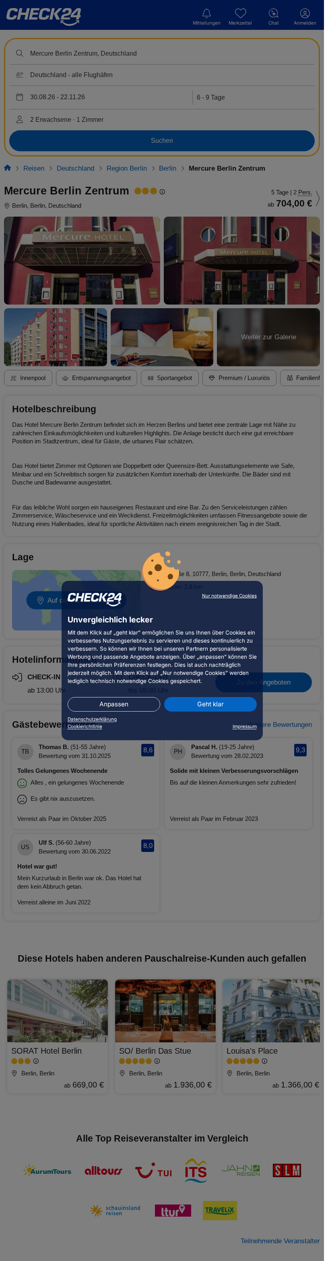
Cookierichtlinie (85, 726)
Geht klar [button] (210, 704)
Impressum (245, 726)
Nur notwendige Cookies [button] (229, 596)
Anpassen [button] (113, 704)
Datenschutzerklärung (92, 719)
